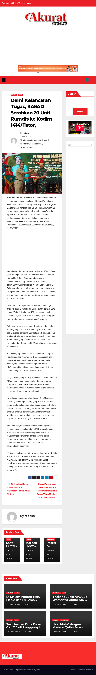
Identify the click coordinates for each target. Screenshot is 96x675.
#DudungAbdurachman (30, 140)
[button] (82, 80)
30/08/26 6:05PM (14, 632)
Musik (17, 593)
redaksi (26, 133)
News (20, 95)
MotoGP (56, 620)
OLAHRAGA (56, 593)
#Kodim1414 (25, 144)
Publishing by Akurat (9, 670)
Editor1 (73, 604)
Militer (13, 95)
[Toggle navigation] (91, 80)
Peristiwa (50, 539)
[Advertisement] (48, 44)
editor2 (27, 604)
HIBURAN (10, 593)
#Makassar (37, 144)
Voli (64, 593)
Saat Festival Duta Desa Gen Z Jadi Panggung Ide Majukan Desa (24, 627)
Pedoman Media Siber (86, 670)
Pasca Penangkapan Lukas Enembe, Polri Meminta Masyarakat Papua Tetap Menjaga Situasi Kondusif (47, 491)
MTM (38, 670)
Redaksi (73, 670)
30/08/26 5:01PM (60, 632)
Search (72, 94)
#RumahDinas (26, 147)
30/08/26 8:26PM (60, 604)
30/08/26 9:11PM (14, 604)
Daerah (9, 620)
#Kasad (45, 140)
